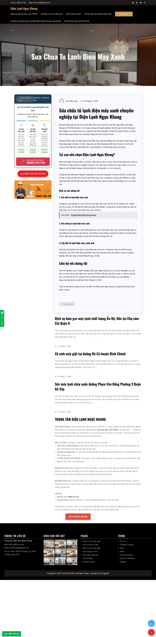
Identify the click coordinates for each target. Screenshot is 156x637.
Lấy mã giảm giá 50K (78, 517)
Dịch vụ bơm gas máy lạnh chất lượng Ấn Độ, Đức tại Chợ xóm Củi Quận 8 (97, 321)
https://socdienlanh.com (68, 280)
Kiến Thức (123, 14)
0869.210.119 (73, 497)
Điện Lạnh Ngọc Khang (24, 8)
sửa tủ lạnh (113, 430)
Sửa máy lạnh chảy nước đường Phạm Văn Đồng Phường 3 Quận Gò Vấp (98, 386)
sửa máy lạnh (102, 430)
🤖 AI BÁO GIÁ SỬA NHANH (33, 174)
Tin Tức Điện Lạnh (67, 304)
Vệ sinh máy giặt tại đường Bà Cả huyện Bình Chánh (90, 353)
